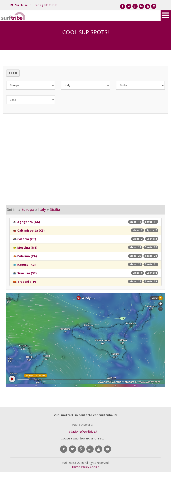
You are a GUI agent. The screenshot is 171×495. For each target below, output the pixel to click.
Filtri (13, 73)
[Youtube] (147, 6)
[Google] (135, 6)
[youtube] (98, 449)
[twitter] (72, 449)
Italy (42, 209)
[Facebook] (122, 6)
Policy (85, 467)
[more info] (13, 15)
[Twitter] (128, 6)
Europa (27, 209)
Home (76, 467)
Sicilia (55, 209)
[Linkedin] (141, 6)
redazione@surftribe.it (82, 431)
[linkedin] (90, 449)
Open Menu (166, 15)
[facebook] (63, 449)
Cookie (94, 467)
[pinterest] (107, 449)
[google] (81, 449)
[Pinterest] (153, 6)
